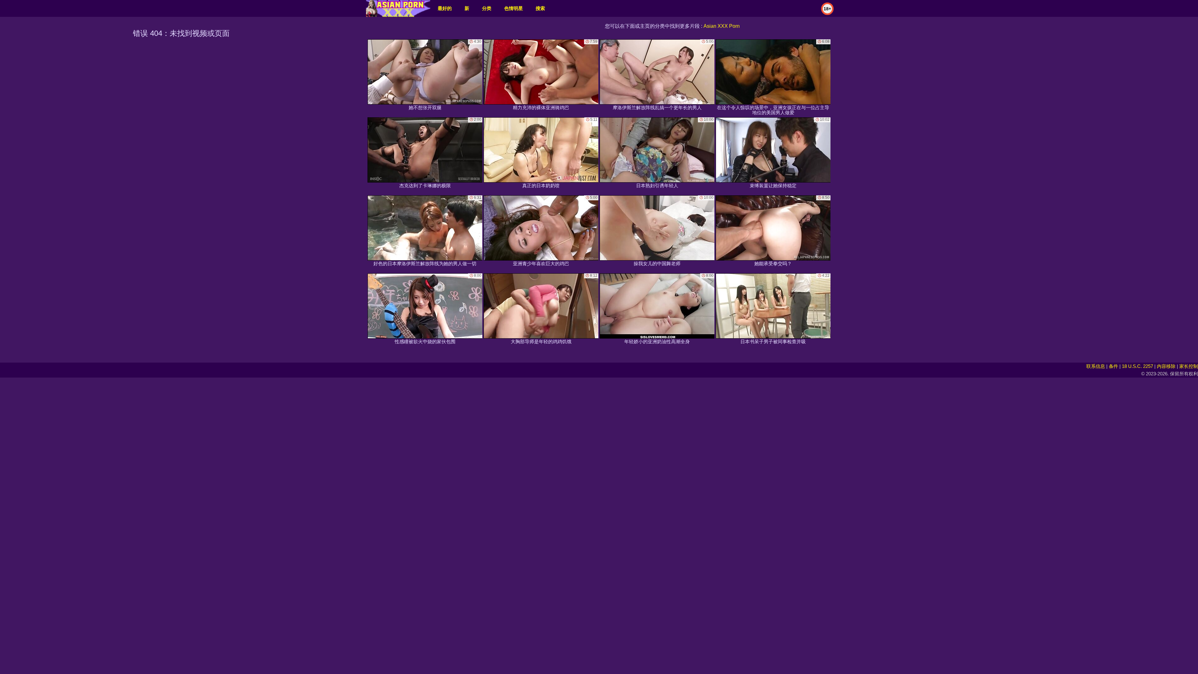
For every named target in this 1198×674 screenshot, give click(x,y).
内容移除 (1166, 366)
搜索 (540, 8)
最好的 (445, 8)
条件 (1113, 366)
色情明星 (513, 8)
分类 (486, 8)
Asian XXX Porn (722, 26)
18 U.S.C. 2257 (1137, 366)
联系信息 (1095, 366)
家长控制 (1188, 366)
